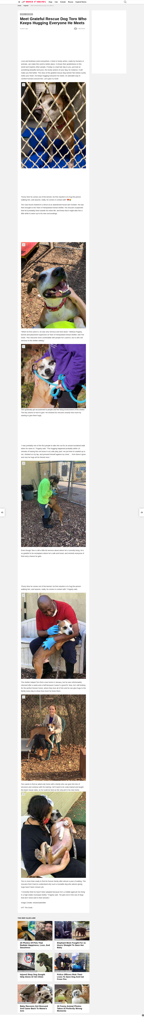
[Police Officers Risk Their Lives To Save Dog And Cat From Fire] (72, 962)
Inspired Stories (81, 2)
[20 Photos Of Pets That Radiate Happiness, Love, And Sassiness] (35, 931)
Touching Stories (69, 939)
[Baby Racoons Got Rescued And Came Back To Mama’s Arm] (35, 994)
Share (23, 84)
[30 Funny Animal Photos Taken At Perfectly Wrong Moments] (72, 994)
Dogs (50, 2)
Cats (56, 2)
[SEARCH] (125, 2)
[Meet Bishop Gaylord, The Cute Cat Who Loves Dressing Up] (2, 512)
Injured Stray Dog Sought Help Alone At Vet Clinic (32, 975)
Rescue (70, 2)
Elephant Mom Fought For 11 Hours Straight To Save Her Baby (71, 945)
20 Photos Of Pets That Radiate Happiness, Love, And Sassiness (35, 945)
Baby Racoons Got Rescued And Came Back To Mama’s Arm (34, 1008)
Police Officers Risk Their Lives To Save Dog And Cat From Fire (70, 976)
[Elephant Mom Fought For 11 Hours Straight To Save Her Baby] (72, 931)
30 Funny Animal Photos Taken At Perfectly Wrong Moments (69, 1008)
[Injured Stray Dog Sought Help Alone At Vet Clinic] (35, 962)
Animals (63, 2)
